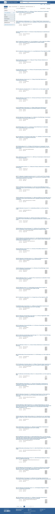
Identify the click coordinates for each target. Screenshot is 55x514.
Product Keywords (6, 18)
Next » (25, 8)
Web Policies (29, 509)
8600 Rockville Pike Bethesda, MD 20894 (19, 510)
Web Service (48, 4)
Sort (42, 8)
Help (44, 4)
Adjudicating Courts (7, 22)
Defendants (6, 16)
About (42, 4)
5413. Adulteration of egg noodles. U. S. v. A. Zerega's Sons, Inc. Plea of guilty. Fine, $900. (32, 297)
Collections (6, 10)
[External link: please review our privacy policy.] (4, 510)
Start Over (5, 6)
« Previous (17, 8)
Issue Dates (6, 20)
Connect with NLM (6, 509)
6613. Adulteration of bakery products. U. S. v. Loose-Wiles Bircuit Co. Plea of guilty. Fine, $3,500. (33, 51)
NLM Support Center (42, 509)
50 (48, 8)
